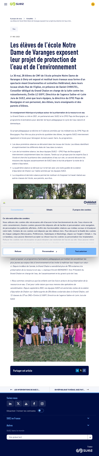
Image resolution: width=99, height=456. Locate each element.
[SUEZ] (84, 450)
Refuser (18, 251)
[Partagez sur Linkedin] (77, 370)
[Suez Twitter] (18, 404)
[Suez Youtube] (26, 404)
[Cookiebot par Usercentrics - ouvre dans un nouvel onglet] (85, 203)
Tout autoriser (81, 251)
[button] (17, 4)
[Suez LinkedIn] (10, 404)
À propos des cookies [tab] (82, 210)
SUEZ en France (13, 418)
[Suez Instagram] (42, 404)
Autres (10, 425)
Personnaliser (48, 251)
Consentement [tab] (17, 210)
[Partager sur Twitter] (80, 370)
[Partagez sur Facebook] (84, 370)
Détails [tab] (50, 210)
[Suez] (34, 404)
